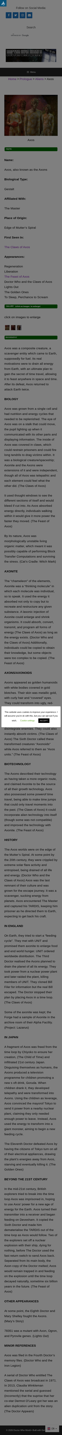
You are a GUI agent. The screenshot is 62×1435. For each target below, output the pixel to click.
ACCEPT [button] (44, 721)
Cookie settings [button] (27, 720)
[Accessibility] (3, 3)
